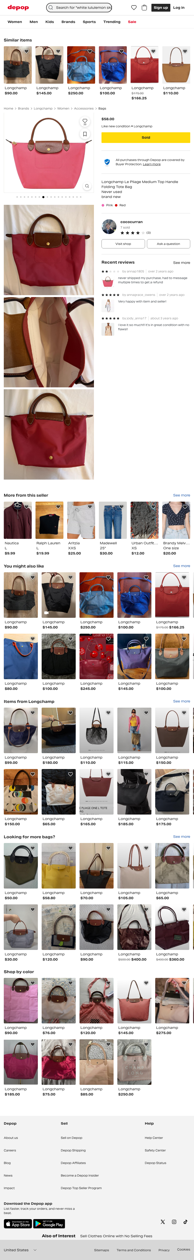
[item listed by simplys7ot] (59, 656)
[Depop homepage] (18, 7)
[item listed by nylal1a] (59, 1000)
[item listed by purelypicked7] (172, 866)
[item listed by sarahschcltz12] (59, 927)
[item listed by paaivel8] (21, 730)
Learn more (152, 164)
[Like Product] (26, 51)
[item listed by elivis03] (96, 656)
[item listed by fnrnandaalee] (172, 656)
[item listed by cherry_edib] (134, 792)
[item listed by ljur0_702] (172, 792)
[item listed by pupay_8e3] (21, 792)
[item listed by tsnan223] (134, 1062)
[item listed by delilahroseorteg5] (21, 1000)
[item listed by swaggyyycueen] (96, 1062)
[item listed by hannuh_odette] (134, 595)
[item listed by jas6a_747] (134, 730)
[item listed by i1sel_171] (134, 866)
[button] (155, 233)
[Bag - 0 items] (144, 7)
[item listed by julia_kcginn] (59, 866)
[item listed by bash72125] (134, 927)
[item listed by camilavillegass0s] (59, 1062)
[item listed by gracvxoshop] (96, 792)
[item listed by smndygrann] (96, 927)
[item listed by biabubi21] (172, 1000)
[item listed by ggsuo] (96, 730)
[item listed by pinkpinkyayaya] (21, 656)
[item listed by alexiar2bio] (59, 730)
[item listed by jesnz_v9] (172, 595)
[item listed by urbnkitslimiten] (21, 927)
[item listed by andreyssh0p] (172, 730)
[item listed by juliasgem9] (21, 1062)
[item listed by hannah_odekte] (96, 595)
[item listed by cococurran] (18, 520)
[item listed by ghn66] (21, 866)
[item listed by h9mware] (134, 1000)
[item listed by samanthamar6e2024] (59, 792)
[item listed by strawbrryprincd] (134, 656)
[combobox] (79, 7)
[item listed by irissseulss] (172, 927)
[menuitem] (15, 21)
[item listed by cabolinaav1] (21, 595)
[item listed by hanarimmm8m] (96, 866)
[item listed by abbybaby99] (59, 595)
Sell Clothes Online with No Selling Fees (116, 1236)
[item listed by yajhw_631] (96, 1000)
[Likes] (134, 7)
